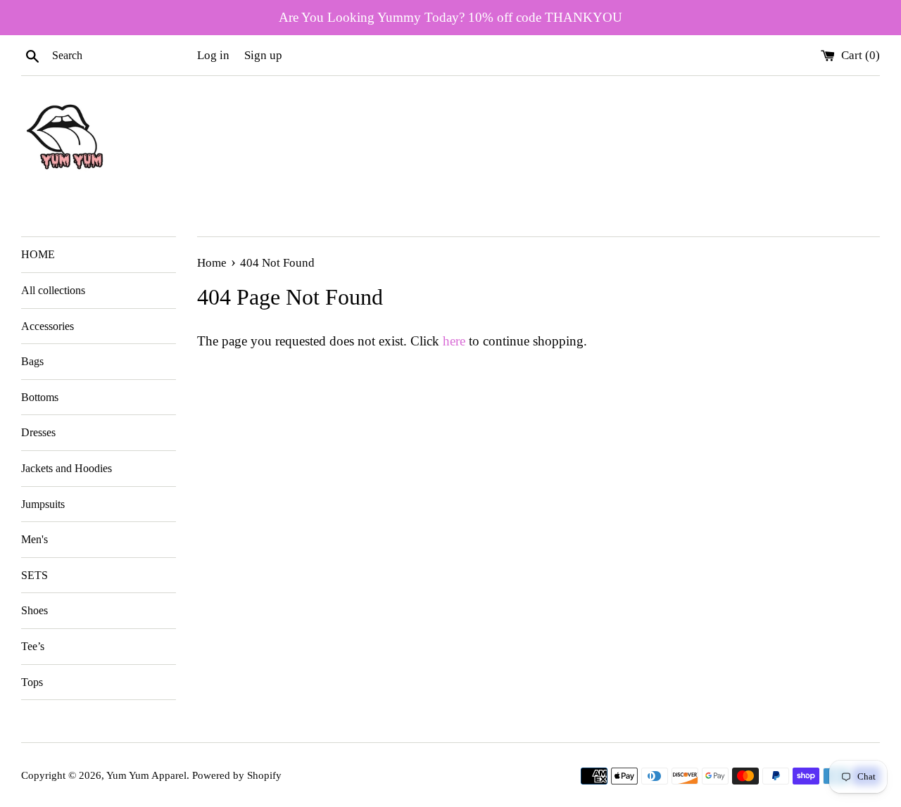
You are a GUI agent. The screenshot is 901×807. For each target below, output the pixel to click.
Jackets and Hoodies (66, 468)
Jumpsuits (43, 504)
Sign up (263, 55)
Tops (32, 682)
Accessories (47, 326)
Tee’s (32, 646)
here (454, 340)
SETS (34, 575)
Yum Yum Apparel (146, 775)
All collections (53, 290)
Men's (34, 539)
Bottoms (39, 397)
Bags (32, 361)
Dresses (38, 432)
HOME (38, 254)
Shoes (34, 610)
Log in (213, 55)
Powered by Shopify (237, 775)
